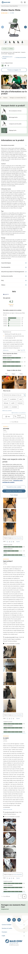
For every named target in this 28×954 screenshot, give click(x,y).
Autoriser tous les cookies (14, 491)
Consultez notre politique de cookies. (12, 481)
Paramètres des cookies (14, 487)
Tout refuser (14, 495)
